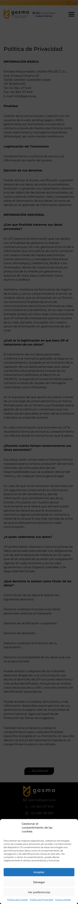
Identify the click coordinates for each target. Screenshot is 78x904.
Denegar (39, 882)
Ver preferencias (39, 892)
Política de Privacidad (41, 899)
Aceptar (39, 872)
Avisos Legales (63, 899)
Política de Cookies (17, 899)
